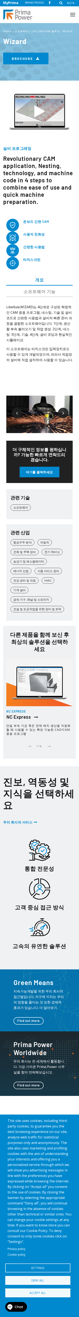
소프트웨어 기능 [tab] (40, 291)
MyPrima (10, 2)
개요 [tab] (39, 279)
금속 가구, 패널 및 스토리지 (31, 599)
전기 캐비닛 (52, 552)
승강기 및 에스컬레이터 (28, 561)
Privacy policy (16, 1249)
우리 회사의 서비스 (17, 822)
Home (7, 31)
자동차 (44, 542)
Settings (37, 1268)
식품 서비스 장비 (48, 571)
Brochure (23, 58)
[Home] (19, 15)
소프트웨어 (21, 31)
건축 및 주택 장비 (24, 552)
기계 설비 (19, 590)
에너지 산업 (21, 571)
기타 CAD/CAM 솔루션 (45, 31)
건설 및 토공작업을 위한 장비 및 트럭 (37, 609)
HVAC (48, 580)
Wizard (67, 31)
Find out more (28, 1020)
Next (60, 410)
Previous (14, 410)
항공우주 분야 (22, 542)
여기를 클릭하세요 (39, 472)
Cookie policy (16, 1254)
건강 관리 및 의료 (24, 580)
